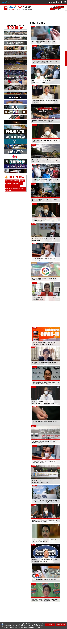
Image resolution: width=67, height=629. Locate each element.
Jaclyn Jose (8, 186)
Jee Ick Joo (17, 186)
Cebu (6, 180)
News (9, 2)
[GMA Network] (4, 2)
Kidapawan (8, 183)
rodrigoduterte (14, 180)
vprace (22, 180)
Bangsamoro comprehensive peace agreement (14, 189)
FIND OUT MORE (61, 625)
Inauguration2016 (17, 183)
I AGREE (50, 625)
